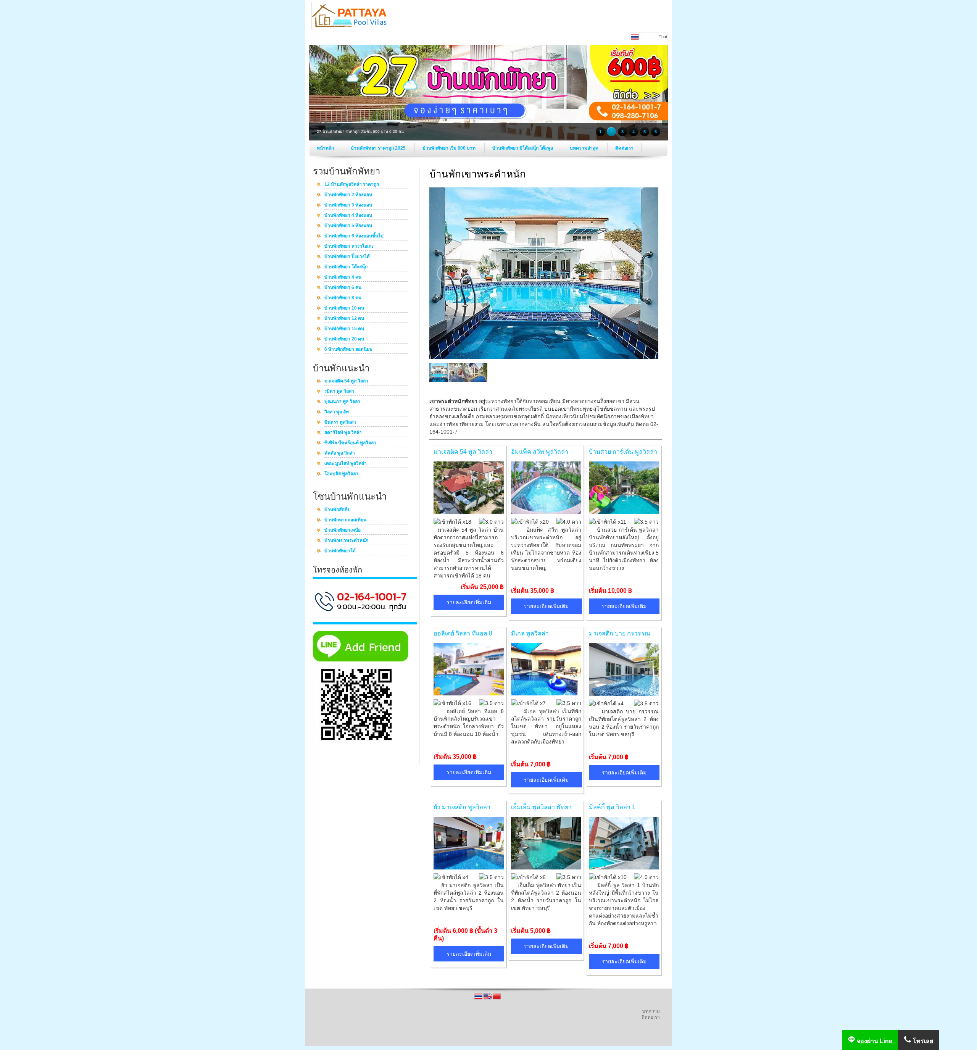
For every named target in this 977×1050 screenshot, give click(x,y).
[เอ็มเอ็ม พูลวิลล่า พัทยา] (546, 868)
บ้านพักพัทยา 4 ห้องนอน (348, 215)
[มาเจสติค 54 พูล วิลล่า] (469, 512)
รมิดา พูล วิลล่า (339, 391)
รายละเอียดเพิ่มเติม (469, 602)
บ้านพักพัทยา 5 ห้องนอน (348, 226)
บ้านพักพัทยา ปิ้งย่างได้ (347, 257)
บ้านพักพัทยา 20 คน (344, 339)
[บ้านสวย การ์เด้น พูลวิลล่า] (624, 512)
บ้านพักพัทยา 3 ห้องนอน (348, 205)
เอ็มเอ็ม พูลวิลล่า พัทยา (541, 807)
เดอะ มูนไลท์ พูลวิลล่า (345, 463)
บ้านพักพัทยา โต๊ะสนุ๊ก (346, 267)
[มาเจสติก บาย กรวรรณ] (624, 694)
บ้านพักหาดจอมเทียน (345, 520)
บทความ (651, 1011)
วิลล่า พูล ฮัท (336, 412)
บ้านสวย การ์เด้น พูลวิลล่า (623, 451)
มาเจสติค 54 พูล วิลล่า (346, 381)
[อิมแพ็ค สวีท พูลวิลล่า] (546, 512)
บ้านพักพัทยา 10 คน (344, 308)
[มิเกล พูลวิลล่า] (546, 693)
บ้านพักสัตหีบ (337, 510)
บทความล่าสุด (585, 148)
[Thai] (479, 999)
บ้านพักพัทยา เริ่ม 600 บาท (449, 148)
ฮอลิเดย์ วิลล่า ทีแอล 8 (463, 633)
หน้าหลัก (326, 148)
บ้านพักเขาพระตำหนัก (346, 541)
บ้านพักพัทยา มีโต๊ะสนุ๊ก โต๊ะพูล (523, 148)
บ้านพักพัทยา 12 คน (344, 318)
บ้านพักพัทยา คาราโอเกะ (349, 246)
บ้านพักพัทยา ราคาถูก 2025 (379, 148)
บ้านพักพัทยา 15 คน (344, 329)
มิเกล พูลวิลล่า (530, 633)
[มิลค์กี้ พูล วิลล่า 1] (624, 868)
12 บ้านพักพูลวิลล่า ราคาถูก (351, 184)
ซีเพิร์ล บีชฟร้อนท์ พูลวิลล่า (350, 443)
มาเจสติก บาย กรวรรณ (619, 633)
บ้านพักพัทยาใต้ (340, 551)
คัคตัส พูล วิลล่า (339, 453)
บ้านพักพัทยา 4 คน (342, 277)
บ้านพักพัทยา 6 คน (342, 287)
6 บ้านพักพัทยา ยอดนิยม (348, 349)
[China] (497, 999)
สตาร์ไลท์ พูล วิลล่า (343, 433)
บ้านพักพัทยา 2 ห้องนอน (348, 195)
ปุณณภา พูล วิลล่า (342, 402)
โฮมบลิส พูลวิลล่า (341, 474)
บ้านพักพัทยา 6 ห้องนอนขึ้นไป (354, 236)
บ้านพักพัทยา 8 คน (342, 298)
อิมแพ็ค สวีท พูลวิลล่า (539, 451)
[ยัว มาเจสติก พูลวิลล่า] (469, 868)
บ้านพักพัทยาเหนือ (342, 530)
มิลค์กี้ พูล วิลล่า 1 (612, 807)
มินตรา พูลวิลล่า (340, 422)
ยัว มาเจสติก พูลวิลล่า (462, 807)
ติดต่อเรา (624, 148)
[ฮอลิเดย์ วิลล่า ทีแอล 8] (469, 693)
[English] (488, 999)
